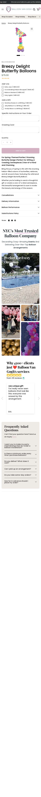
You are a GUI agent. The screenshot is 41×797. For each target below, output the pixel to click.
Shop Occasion (7, 17)
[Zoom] (31, 28)
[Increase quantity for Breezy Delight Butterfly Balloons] (10, 142)
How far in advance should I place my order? (16, 482)
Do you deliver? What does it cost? (16, 462)
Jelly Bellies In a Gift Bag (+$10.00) (17, 106)
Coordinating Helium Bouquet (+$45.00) (19, 90)
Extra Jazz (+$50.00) (12, 87)
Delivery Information (10, 201)
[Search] (34, 9)
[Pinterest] (15, 220)
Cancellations (8, 195)
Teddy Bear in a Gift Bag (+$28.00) (17, 109)
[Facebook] (9, 220)
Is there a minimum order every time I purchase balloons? (17, 454)
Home (4, 23)
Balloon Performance (10, 207)
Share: (4, 220)
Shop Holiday (20, 17)
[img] (22, 375)
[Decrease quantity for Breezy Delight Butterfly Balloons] (3, 142)
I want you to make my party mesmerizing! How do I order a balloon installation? (17, 446)
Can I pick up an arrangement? (17, 469)
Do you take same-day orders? (17, 475)
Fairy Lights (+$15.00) (12, 95)
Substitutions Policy (10, 213)
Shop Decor (32, 17)
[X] (12, 220)
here (14, 437)
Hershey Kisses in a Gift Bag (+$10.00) (18, 103)
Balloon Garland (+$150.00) (15, 92)
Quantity (5, 138)
